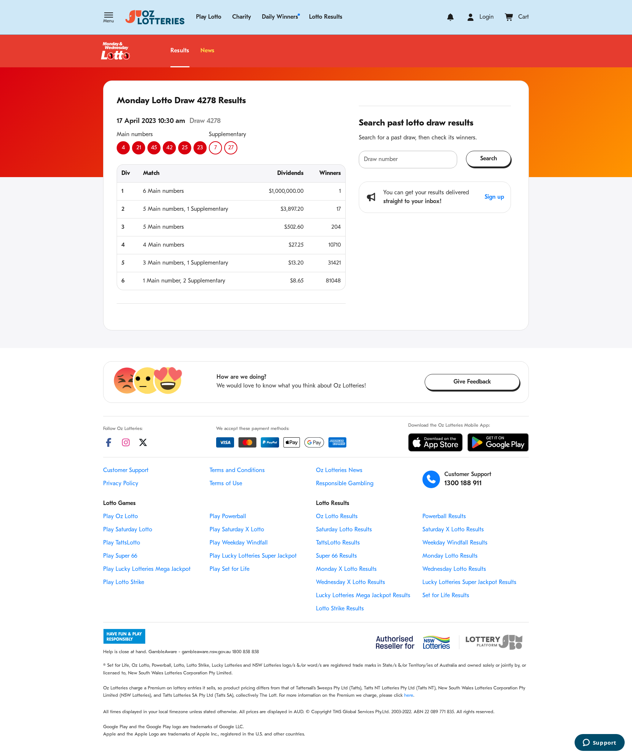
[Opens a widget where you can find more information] (599, 743)
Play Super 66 (120, 556)
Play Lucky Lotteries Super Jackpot (253, 556)
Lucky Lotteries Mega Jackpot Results (363, 596)
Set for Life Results (445, 596)
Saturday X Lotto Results (453, 530)
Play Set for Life (229, 569)
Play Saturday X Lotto (237, 530)
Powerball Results (444, 517)
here (408, 695)
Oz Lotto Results (337, 517)
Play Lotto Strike (123, 582)
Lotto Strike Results (340, 609)
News (207, 51)
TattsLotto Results (338, 543)
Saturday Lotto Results (344, 530)
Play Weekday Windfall (239, 543)
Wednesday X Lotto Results (350, 582)
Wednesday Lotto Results (454, 569)
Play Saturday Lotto (127, 530)
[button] (108, 18)
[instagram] (125, 442)
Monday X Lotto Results (346, 569)
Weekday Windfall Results (455, 543)
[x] (143, 442)
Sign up (494, 197)
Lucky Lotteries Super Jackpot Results (469, 582)
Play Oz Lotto (120, 517)
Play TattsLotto (121, 543)
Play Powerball (228, 517)
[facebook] (108, 442)
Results (179, 51)
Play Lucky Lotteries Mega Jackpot (147, 569)
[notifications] (450, 17)
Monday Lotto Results (450, 556)
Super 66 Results (336, 556)
